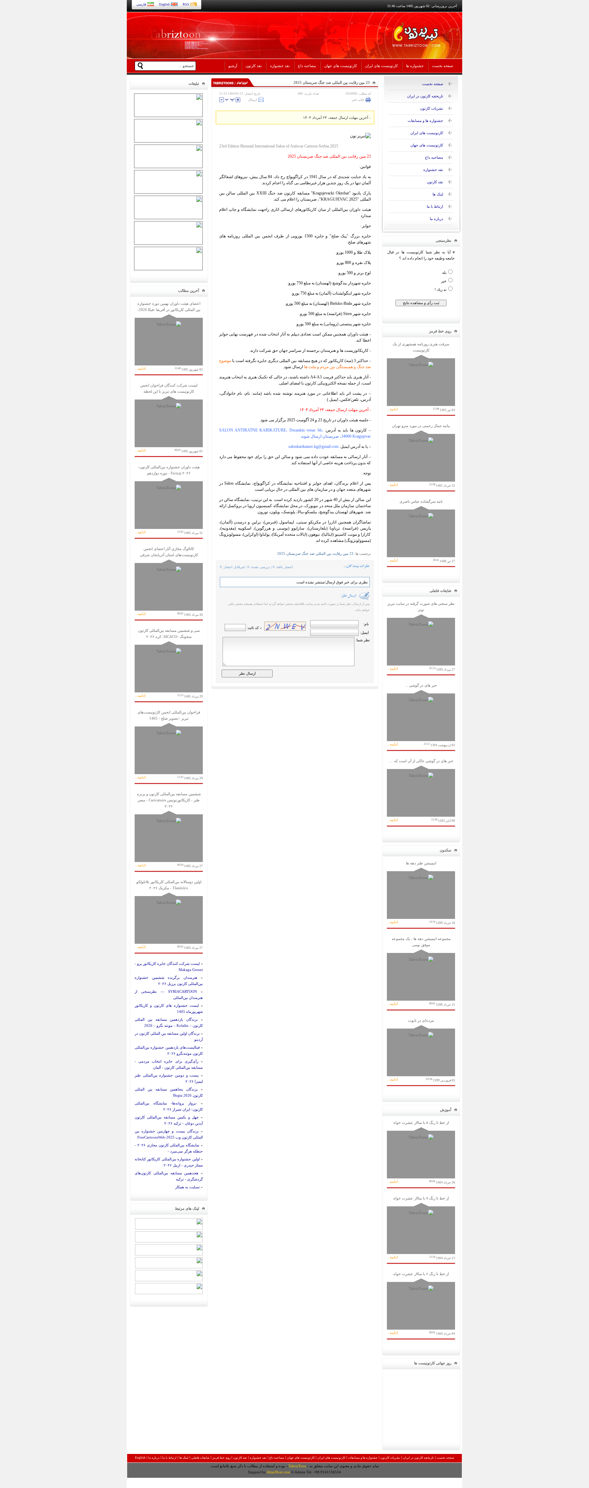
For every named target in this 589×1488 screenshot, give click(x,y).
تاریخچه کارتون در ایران (425, 96)
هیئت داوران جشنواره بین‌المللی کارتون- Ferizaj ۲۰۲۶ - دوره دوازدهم (169, 500)
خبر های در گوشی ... (421, 715)
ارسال (252, 99)
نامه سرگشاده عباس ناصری (421, 531)
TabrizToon (297, 1466)
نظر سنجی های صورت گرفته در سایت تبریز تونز (421, 636)
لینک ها (438, 194)
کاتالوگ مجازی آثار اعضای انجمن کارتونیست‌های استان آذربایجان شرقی (169, 581)
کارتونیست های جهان (340, 66)
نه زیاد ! (441, 289)
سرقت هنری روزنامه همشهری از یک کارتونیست (421, 377)
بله (444, 272)
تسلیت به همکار (187, 1187)
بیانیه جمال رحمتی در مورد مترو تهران (421, 455)
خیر (444, 281)
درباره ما (436, 219)
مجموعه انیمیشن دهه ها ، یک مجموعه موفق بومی (421, 971)
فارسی (141, 4)
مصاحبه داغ (307, 66)
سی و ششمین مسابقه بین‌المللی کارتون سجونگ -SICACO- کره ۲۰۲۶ (169, 663)
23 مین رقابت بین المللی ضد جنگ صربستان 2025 (315, 553)
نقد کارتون (253, 66)
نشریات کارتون (431, 108)
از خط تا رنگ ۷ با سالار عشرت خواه (421, 1228)
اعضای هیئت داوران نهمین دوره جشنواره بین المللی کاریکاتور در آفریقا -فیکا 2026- (169, 336)
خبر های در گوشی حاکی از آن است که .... (421, 791)
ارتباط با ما (435, 206)
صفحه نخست (442, 66)
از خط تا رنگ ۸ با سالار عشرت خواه (421, 1152)
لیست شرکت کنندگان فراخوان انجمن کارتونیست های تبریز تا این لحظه (169, 418)
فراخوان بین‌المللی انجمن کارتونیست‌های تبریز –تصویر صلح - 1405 (169, 745)
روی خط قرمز (221, 1457)
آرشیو (232, 66)
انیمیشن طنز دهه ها (421, 893)
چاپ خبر (358, 99)
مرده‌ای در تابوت (421, 1050)
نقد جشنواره (280, 66)
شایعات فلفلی (200, 1457)
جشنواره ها (415, 66)
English (164, 4)
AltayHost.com (278, 1472)
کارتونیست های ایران (381, 66)
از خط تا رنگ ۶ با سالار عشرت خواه (421, 1303)
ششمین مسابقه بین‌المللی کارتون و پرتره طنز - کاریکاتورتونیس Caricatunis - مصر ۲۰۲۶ (169, 830)
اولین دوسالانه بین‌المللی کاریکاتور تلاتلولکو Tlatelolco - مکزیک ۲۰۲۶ (169, 915)
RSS (186, 4)
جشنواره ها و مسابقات (425, 121)
